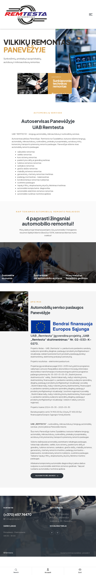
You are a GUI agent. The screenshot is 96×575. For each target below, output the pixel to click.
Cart (80, 572)
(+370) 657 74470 (17, 514)
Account (48, 572)
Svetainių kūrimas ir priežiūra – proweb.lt (75, 553)
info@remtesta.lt (13, 519)
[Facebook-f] (52, 533)
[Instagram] (57, 533)
